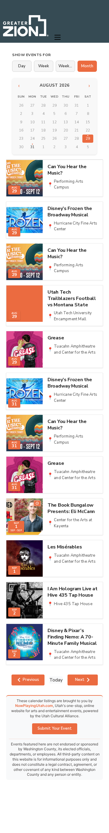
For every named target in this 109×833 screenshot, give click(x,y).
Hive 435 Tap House (73, 604)
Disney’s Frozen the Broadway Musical (70, 211)
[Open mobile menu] (57, 37)
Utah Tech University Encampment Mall (73, 316)
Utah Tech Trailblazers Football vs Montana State (72, 298)
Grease (56, 338)
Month (87, 66)
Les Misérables (65, 547)
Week (43, 66)
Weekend (66, 66)
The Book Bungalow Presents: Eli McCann (71, 508)
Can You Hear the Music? (67, 170)
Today (56, 680)
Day (21, 66)
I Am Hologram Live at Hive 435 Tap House (72, 592)
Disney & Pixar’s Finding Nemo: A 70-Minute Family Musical (72, 637)
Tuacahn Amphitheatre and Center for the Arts (75, 349)
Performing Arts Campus (68, 184)
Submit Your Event (55, 728)
